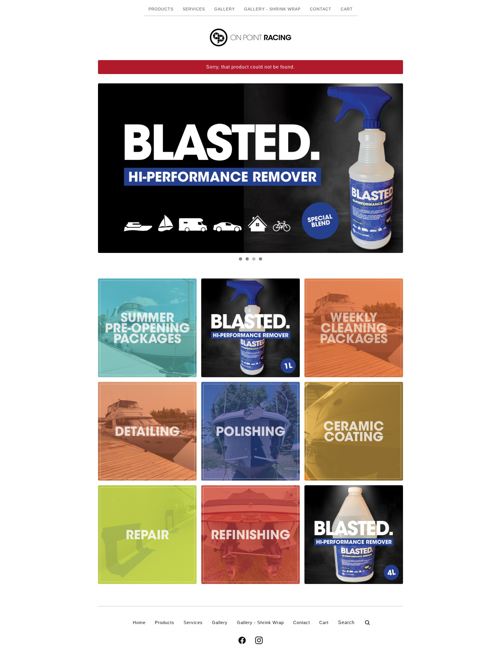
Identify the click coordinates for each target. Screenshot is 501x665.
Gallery (224, 9)
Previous (108, 168)
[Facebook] (242, 640)
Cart (347, 9)
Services (194, 9)
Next (393, 168)
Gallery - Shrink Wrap (272, 9)
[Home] (250, 37)
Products (160, 9)
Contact (320, 9)
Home (139, 622)
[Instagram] (259, 640)
